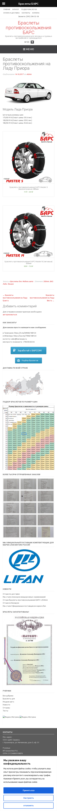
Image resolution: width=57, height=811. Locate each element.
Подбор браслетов (29, 9)
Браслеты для (16, 281)
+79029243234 (28, 342)
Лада (5, 284)
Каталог (15, 9)
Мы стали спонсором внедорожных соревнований (24, 597)
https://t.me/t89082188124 (25, 333)
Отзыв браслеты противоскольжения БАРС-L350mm (25, 600)
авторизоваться (10, 314)
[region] (28, 783)
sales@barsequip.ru (19, 339)
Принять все (28, 790)
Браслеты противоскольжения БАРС (28, 27)
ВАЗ (51, 281)
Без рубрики (8, 696)
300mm (46, 281)
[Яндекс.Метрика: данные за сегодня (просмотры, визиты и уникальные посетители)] (11, 717)
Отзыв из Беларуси (11, 603)
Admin (29, 74)
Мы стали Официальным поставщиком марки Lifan (24, 606)
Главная (6, 9)
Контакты (26, 13)
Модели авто (27, 281)
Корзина (35, 13)
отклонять (28, 805)
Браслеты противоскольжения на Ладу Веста (42, 298)
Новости (6, 705)
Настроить (28, 798)
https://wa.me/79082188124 (25, 336)
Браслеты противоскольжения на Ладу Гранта (15, 298)
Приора (11, 284)
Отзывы (6, 708)
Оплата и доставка (11, 13)
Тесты (5, 711)
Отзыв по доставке (11, 594)
